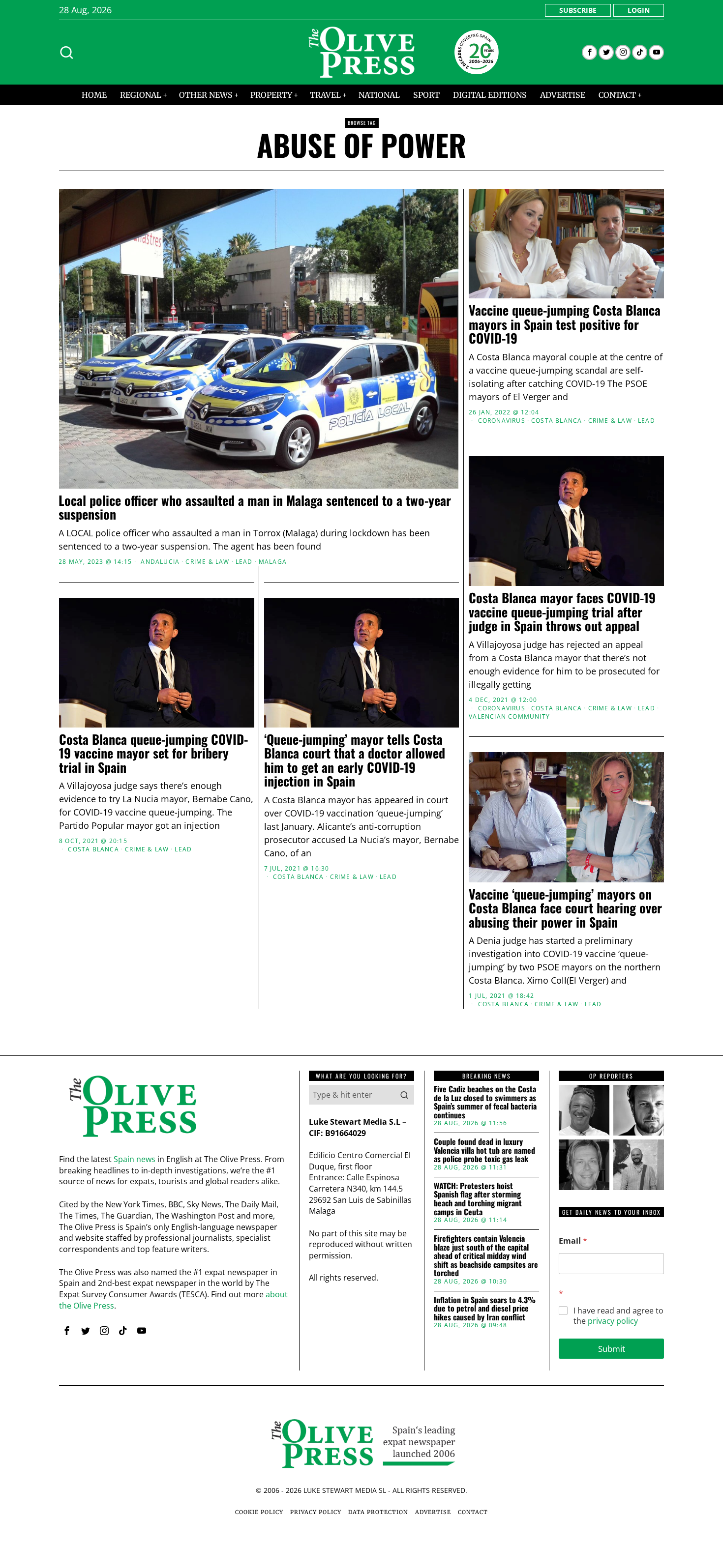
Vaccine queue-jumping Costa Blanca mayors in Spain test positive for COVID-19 (565, 324)
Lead (244, 562)
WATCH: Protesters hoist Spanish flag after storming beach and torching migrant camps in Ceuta (478, 1199)
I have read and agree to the (618, 1316)
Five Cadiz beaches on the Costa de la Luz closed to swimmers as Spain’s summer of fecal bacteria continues (485, 1102)
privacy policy (613, 1320)
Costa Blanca (556, 421)
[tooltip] (589, 52)
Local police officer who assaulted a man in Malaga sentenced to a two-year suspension (255, 508)
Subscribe (578, 10)
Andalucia (160, 562)
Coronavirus (501, 421)
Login (639, 10)
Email (573, 1241)
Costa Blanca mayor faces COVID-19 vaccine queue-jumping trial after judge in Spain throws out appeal (562, 612)
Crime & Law (207, 562)
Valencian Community (509, 717)
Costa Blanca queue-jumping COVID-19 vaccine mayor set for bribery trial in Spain (153, 753)
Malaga (273, 562)
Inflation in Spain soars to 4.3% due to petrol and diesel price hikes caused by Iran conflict (485, 1309)
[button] (404, 1095)
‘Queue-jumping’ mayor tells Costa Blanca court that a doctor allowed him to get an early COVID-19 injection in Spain (354, 760)
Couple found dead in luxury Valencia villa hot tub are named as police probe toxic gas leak (484, 1151)
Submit (611, 1348)
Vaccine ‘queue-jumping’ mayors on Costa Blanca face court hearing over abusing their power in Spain (565, 908)
